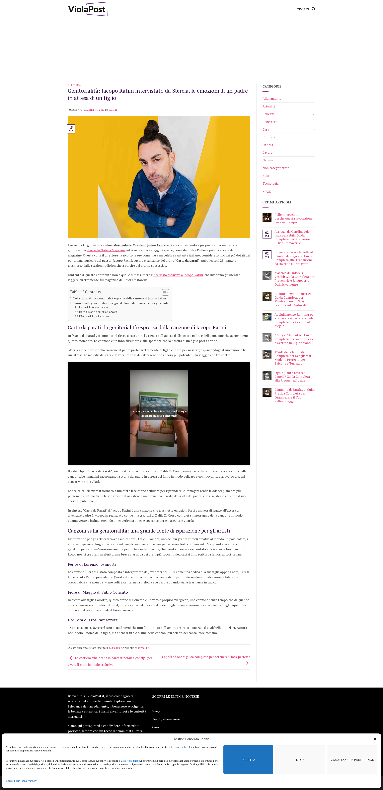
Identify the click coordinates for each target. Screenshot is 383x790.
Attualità (269, 106)
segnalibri (143, 648)
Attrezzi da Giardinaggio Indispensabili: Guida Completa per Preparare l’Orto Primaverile (292, 237)
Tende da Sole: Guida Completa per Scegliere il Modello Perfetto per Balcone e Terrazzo (292, 358)
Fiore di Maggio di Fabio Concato (98, 312)
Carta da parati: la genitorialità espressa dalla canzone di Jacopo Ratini (119, 298)
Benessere (270, 121)
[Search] (313, 9)
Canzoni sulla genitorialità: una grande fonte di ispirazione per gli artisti (120, 303)
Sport (267, 175)
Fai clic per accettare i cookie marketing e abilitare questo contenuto (159, 413)
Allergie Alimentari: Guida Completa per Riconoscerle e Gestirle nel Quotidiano (294, 339)
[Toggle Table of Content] (163, 292)
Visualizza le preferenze (352, 760)
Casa (266, 129)
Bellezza (268, 114)
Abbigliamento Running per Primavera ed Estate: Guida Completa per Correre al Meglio (294, 320)
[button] (375, 739)
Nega (300, 760)
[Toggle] (313, 114)
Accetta (248, 760)
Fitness (268, 145)
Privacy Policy (29, 780)
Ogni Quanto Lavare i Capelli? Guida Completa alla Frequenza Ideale (292, 377)
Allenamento (272, 98)
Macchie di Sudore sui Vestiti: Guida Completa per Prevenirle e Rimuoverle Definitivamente (294, 278)
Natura (268, 160)
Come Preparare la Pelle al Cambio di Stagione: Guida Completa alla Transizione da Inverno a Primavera (293, 258)
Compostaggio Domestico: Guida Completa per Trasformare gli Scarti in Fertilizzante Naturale (293, 299)
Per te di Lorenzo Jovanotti (94, 307)
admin (113, 109)
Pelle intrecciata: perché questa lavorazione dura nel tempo (293, 218)
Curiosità (74, 84)
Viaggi (267, 191)
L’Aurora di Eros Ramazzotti (95, 316)
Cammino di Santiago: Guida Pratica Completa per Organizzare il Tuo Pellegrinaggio (294, 395)
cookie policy (181, 746)
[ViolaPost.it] (88, 9)
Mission (303, 9)
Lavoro (267, 152)
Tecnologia (270, 183)
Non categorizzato (276, 168)
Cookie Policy (13, 780)
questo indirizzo (131, 760)
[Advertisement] (191, 48)
